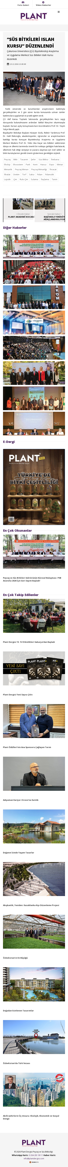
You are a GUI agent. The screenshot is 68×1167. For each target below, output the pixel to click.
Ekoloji (7, 164)
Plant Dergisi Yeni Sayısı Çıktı (18, 694)
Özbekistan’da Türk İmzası (16, 1063)
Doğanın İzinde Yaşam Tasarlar (18, 852)
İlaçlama (45, 179)
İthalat (7, 174)
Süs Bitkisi (43, 159)
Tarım (54, 179)
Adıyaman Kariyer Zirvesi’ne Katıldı (20, 800)
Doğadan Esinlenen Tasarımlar (18, 1010)
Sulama (34, 179)
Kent (35, 164)
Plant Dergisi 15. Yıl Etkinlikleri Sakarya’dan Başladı (29, 642)
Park (28, 164)
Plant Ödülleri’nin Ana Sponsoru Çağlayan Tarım (27, 747)
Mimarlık (8, 169)
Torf (24, 174)
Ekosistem (18, 164)
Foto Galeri (23, 5)
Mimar (60, 164)
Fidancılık (49, 174)
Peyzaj (7, 159)
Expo (51, 164)
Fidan (39, 174)
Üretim (16, 174)
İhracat (53, 169)
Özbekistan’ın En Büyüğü (15, 958)
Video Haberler (43, 5)
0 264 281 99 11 (36, 1155)
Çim (15, 179)
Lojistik (7, 179)
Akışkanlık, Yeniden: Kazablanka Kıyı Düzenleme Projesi (31, 905)
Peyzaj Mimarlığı (39, 169)
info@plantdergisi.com (34, 1158)
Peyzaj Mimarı (21, 169)
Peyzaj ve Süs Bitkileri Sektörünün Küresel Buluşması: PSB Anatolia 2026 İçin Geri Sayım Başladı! (32, 579)
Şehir (33, 159)
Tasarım (24, 159)
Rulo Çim (24, 179)
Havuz (43, 164)
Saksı (31, 174)
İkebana (55, 159)
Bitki (15, 159)
